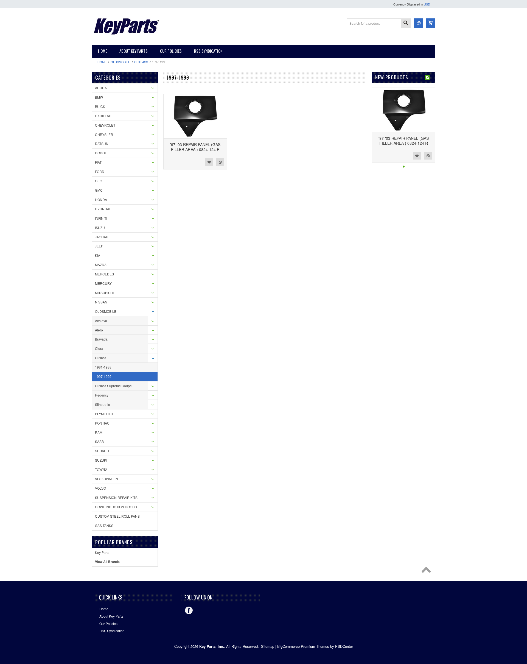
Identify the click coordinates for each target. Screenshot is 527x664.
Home (101, 62)
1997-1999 (103, 376)
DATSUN (101, 143)
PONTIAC (102, 423)
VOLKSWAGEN (106, 478)
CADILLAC (103, 115)
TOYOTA (101, 469)
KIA (97, 255)
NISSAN (101, 302)
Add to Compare (220, 162)
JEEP (99, 246)
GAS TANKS (104, 525)
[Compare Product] (418, 23)
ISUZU (100, 227)
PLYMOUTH (104, 413)
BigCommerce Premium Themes (303, 646)
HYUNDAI (102, 209)
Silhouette (102, 404)
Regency (101, 395)
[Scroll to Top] (428, 571)
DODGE (101, 152)
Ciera (99, 348)
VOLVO (100, 488)
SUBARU (102, 450)
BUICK (100, 106)
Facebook (189, 610)
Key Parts (102, 552)
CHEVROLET (105, 125)
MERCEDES (104, 274)
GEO (98, 180)
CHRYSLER (104, 134)
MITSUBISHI (104, 292)
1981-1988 (103, 367)
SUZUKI (101, 460)
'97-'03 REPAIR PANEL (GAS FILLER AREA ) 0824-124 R (195, 147)
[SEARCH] (406, 23)
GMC (99, 190)
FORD (99, 171)
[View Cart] (430, 23)
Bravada (101, 339)
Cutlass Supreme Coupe (113, 385)
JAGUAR (101, 237)
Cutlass (141, 62)
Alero (99, 330)
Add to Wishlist (209, 162)
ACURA (101, 87)
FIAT (98, 162)
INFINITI (101, 218)
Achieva (101, 320)
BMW (99, 97)
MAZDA (100, 264)
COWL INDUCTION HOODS (116, 506)
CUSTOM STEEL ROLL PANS (117, 516)
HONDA (101, 199)
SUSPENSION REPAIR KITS (116, 497)
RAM (98, 432)
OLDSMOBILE (120, 62)
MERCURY (103, 283)
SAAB (99, 441)
